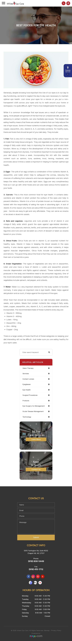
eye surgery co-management (33, 406)
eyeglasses (26, 384)
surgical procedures (30, 395)
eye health (26, 390)
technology (26, 417)
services (25, 373)
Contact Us (36, 469)
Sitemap (47, 630)
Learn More (36, 439)
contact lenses (28, 379)
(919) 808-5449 (36, 561)
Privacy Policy (56, 630)
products (25, 401)
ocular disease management (33, 411)
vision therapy (27, 368)
